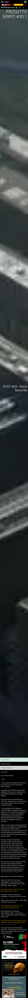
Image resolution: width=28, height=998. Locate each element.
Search (12, 4)
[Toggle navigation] (25, 2)
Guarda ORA (14, 987)
